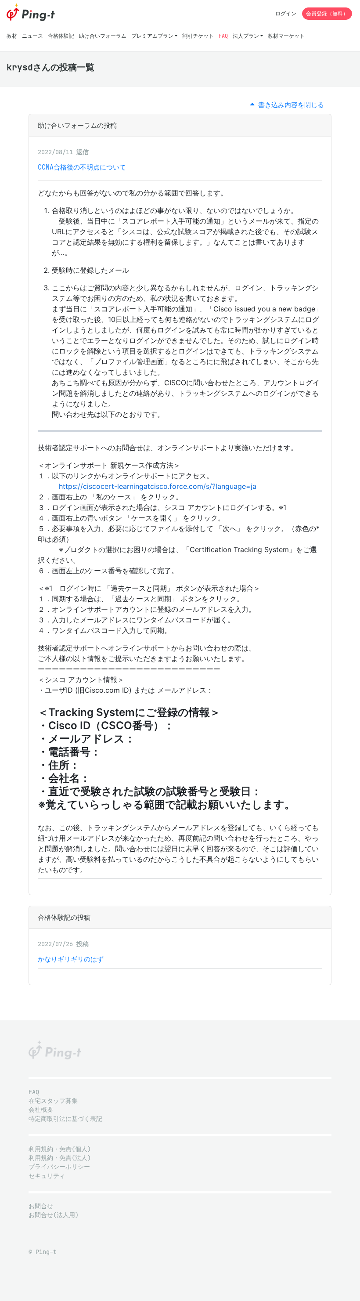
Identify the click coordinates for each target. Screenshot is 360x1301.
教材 (12, 36)
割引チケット (198, 36)
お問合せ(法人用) (54, 1215)
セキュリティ (47, 1176)
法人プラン (246, 36)
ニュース (32, 36)
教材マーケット (286, 36)
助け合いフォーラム (102, 36)
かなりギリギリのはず (71, 959)
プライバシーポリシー (59, 1167)
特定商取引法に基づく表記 (65, 1119)
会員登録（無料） (327, 13)
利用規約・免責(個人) (60, 1149)
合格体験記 (61, 36)
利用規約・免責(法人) (60, 1158)
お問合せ (41, 1206)
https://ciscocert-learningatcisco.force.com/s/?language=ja (157, 486)
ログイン (285, 13)
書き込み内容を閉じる (289, 105)
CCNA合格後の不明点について (82, 167)
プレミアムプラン (152, 36)
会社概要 (41, 1109)
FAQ (223, 36)
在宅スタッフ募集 (53, 1101)
